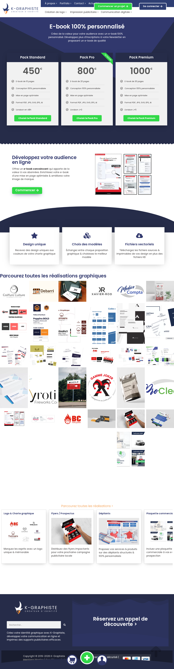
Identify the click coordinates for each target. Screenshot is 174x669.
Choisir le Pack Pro (87, 118)
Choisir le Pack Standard (32, 118)
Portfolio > (65, 3)
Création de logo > (56, 12)
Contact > (80, 3)
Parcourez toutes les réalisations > (87, 506)
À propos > (51, 3)
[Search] (64, 624)
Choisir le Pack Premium (141, 118)
